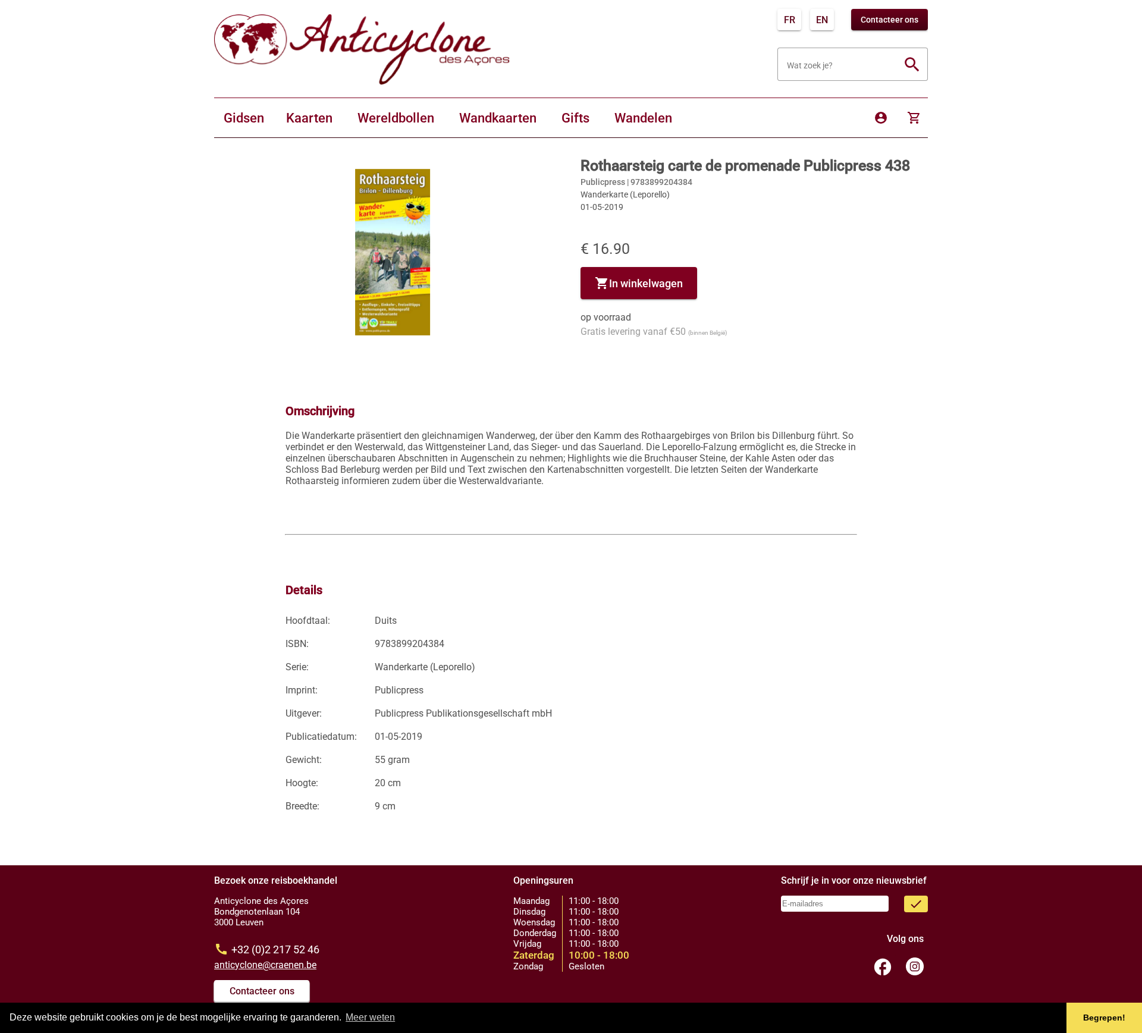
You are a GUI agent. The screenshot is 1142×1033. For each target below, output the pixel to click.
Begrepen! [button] (1104, 1017)
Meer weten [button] (370, 1017)
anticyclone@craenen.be (265, 965)
